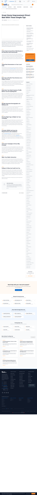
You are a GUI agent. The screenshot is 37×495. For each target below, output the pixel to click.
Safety (27, 211)
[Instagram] (6, 392)
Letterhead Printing (29, 227)
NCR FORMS (28, 182)
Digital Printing (12, 385)
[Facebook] (2, 392)
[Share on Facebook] (19, 193)
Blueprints (28, 174)
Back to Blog (4, 12)
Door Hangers (28, 201)
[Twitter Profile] (8, 188)
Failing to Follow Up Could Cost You (30, 50)
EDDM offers (18, 135)
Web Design (29, 382)
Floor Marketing (28, 261)
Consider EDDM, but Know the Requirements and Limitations (30, 44)
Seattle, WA (20, 400)
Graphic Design (12, 386)
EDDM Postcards (28, 129)
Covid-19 (27, 193)
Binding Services (28, 240)
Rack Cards (28, 256)
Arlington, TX (3, 401)
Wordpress (28, 121)
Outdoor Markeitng (29, 148)
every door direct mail (7, 133)
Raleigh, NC (29, 399)
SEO (27, 126)
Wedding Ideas (28, 216)
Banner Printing (28, 163)
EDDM (27, 93)
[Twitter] (4, 392)
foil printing (28, 203)
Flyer (27, 206)
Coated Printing (28, 142)
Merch (27, 248)
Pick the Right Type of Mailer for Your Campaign (30, 41)
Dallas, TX (3, 399)
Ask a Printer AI (21, 382)
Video (27, 254)
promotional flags (28, 246)
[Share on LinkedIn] (23, 193)
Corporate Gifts (28, 192)
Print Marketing (28, 104)
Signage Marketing (29, 124)
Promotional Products (29, 209)
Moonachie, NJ (29, 401)
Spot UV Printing (28, 134)
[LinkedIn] (8, 392)
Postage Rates (28, 114)
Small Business (28, 137)
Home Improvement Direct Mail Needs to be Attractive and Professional (30, 29)
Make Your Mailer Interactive (30, 48)
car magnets (28, 179)
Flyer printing (28, 208)
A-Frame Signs (28, 147)
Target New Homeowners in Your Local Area (30, 31)
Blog (24, 1)
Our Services (29, 379)
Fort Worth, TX (3, 400)
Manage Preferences (28, 493)
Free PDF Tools (21, 383)
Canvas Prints (28, 177)
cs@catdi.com (5, 383)
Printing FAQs (28, 112)
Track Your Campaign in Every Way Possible (29, 46)
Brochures (28, 158)
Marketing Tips (28, 87)
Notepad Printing (28, 155)
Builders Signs (28, 267)
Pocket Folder (28, 145)
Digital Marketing (29, 109)
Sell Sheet (28, 224)
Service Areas (21, 376)
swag (27, 251)
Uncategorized (28, 139)
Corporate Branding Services (30, 190)
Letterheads (28, 166)
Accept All (33, 493)
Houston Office (5, 385)
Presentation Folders (29, 264)
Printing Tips (28, 161)
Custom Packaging (29, 214)
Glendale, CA (20, 399)
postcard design (28, 90)
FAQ (27, 219)
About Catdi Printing (21, 373)
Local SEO (27, 200)
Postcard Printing (28, 132)
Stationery (28, 232)
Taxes (27, 235)
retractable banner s (29, 253)
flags (27, 245)
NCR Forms (12, 382)
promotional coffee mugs (29, 106)
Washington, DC (29, 400)
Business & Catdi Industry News (29, 118)
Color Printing (28, 185)
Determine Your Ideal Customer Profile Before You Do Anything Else (30, 36)
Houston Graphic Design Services (29, 99)
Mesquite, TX (3, 404)
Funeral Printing (28, 187)
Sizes (27, 150)
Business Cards (28, 85)
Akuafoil (27, 153)
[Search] (32, 4)
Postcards (12, 376)
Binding (27, 238)
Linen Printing (28, 230)
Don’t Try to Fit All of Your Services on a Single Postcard (30, 33)
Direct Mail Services (21, 385)
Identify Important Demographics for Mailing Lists (30, 39)
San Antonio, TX (11, 399)
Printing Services (28, 156)
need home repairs (13, 68)
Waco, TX (11, 400)
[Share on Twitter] (21, 193)
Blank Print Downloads (29, 171)
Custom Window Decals (29, 195)
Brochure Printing (28, 259)
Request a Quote (30, 376)
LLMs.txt (12, 408)
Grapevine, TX (3, 403)
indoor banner (28, 222)
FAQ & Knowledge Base (22, 380)
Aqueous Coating (28, 140)
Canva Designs (28, 243)
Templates (28, 101)
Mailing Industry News (29, 97)
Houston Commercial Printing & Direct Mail (30, 95)
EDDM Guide (20, 379)
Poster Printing (28, 88)
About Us (29, 373)
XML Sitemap (8, 408)
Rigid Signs (28, 198)
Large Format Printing (29, 169)
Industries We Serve (21, 386)
